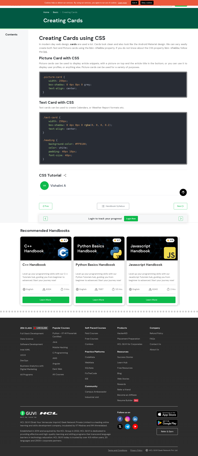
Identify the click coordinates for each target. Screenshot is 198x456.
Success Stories (125, 357)
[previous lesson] (45, 218)
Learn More (49, 300)
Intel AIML (25, 349)
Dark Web (57, 369)
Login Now (131, 218)
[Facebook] (120, 419)
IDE (86, 378)
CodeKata (90, 357)
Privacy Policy (136, 450)
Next (179, 206)
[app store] (167, 414)
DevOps (24, 360)
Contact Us (155, 344)
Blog (119, 373)
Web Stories (123, 378)
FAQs (152, 338)
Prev (47, 206)
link (45, 51)
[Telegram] (127, 426)
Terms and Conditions (117, 450)
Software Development (31, 344)
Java (55, 342)
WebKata (89, 362)
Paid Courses (91, 333)
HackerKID (122, 333)
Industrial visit (92, 397)
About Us (154, 349)
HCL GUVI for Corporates (129, 344)
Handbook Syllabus (115, 206)
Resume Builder (127, 400)
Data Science (26, 338)
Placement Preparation (128, 338)
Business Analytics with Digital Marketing (32, 367)
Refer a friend (124, 389)
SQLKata (89, 368)
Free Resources (125, 368)
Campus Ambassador (96, 391)
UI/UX (23, 355)
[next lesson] (181, 218)
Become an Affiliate (127, 395)
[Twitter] (120, 426)
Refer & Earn (167, 431)
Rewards (121, 384)
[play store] (167, 422)
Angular (56, 363)
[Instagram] (127, 419)
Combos (89, 344)
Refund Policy (156, 333)
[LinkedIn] (135, 419)
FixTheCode (91, 373)
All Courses (58, 374)
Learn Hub (122, 362)
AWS (55, 358)
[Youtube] (135, 426)
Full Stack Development (32, 333)
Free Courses (91, 338)
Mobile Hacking (60, 347)
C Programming (60, 352)
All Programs (26, 374)
